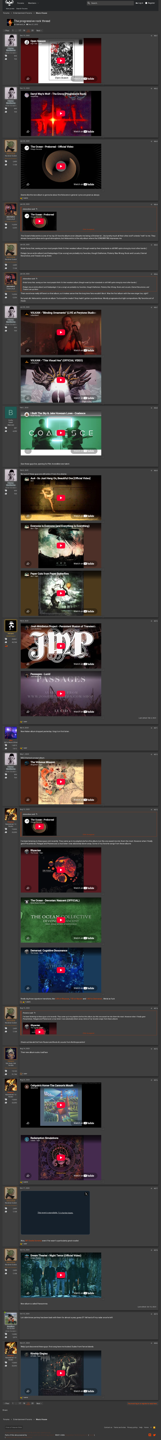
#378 (156, 1250)
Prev (7, 31)
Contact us (108, 1427)
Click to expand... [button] (89, 229)
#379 (156, 1314)
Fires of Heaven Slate (14, 1427)
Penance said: (28, 1013)
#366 (156, 274)
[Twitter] (154, 1435)
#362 (156, 88)
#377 (156, 1188)
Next (38, 31)
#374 (156, 1008)
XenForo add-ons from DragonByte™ (41, 1435)
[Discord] (149, 1435)
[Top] (151, 1427)
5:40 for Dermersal (94, 999)
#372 (156, 754)
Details (91, 1435)
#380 (156, 1343)
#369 (156, 471)
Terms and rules (120, 1427)
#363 (156, 141)
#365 (156, 245)
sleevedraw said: (29, 209)
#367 (156, 307)
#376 (156, 1080)
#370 (156, 621)
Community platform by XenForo (28, 1433)
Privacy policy (132, 1427)
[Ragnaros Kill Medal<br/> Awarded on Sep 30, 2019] (6, 645)
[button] (38, 3)
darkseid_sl (20, 24)
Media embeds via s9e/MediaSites (19, 1437)
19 (28, 30)
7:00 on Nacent (76, 999)
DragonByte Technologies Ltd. (76, 1435)
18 (24, 30)
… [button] (16, 30)
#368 (156, 408)
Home (146, 1427)
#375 (156, 1049)
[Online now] (5, 1318)
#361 (156, 36)
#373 (156, 810)
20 (32, 30)
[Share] (151, 36)
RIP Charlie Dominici (33, 1241)
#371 (156, 728)
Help (141, 1427)
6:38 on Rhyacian (62, 999)
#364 (156, 204)
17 (20, 30)
